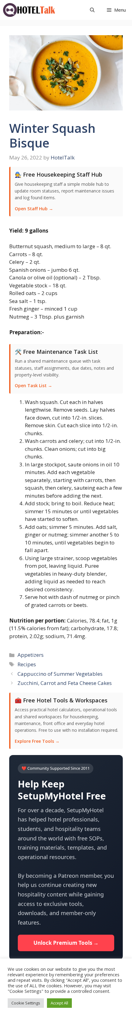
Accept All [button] (59, 1003)
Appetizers (30, 654)
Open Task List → (33, 385)
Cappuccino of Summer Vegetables (60, 673)
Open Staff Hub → (34, 208)
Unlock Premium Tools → (66, 942)
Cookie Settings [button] (25, 1003)
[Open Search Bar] (92, 10)
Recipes (26, 664)
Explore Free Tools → (37, 741)
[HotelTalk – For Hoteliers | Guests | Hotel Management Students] (29, 10)
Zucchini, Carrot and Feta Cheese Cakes (64, 682)
